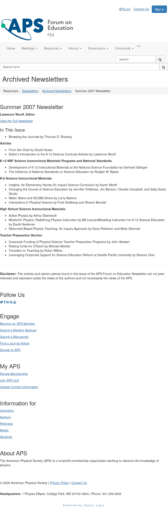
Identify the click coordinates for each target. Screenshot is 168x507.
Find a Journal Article (14, 343)
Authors (5, 417)
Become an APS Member (17, 323)
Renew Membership (14, 373)
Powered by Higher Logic (84, 505)
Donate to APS (10, 350)
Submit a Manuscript (14, 336)
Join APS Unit (9, 380)
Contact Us (141, 9)
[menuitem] (126, 8)
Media (4, 430)
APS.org (124, 9)
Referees (6, 423)
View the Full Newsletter (16, 121)
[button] (29, 48)
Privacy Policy (59, 483)
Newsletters (30, 91)
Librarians (7, 410)
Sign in (159, 9)
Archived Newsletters (56, 91)
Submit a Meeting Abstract (18, 330)
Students (6, 437)
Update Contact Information (19, 387)
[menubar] (135, 8)
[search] (160, 59)
